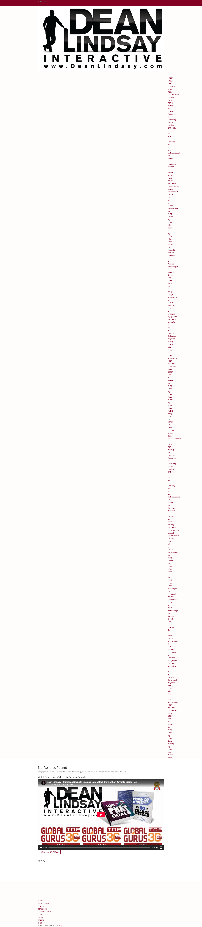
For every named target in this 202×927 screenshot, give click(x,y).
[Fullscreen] (161, 847)
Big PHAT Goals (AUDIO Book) (170, 408)
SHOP (170, 705)
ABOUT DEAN (170, 82)
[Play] (41, 847)
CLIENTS (171, 441)
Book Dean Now (49, 851)
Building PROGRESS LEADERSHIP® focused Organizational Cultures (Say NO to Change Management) (173, 194)
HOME (170, 422)
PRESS (170, 444)
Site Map (59, 926)
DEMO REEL (170, 90)
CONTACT (171, 430)
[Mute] (157, 847)
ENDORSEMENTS (174, 94)
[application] (101, 814)
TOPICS (170, 447)
